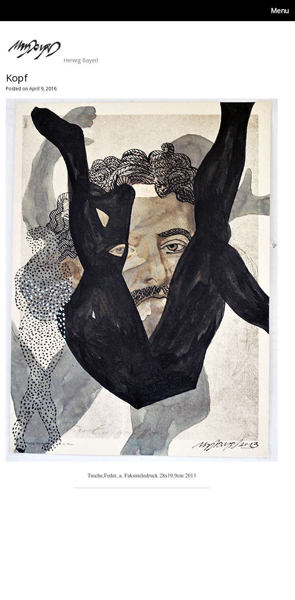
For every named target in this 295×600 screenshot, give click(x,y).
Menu (280, 10)
